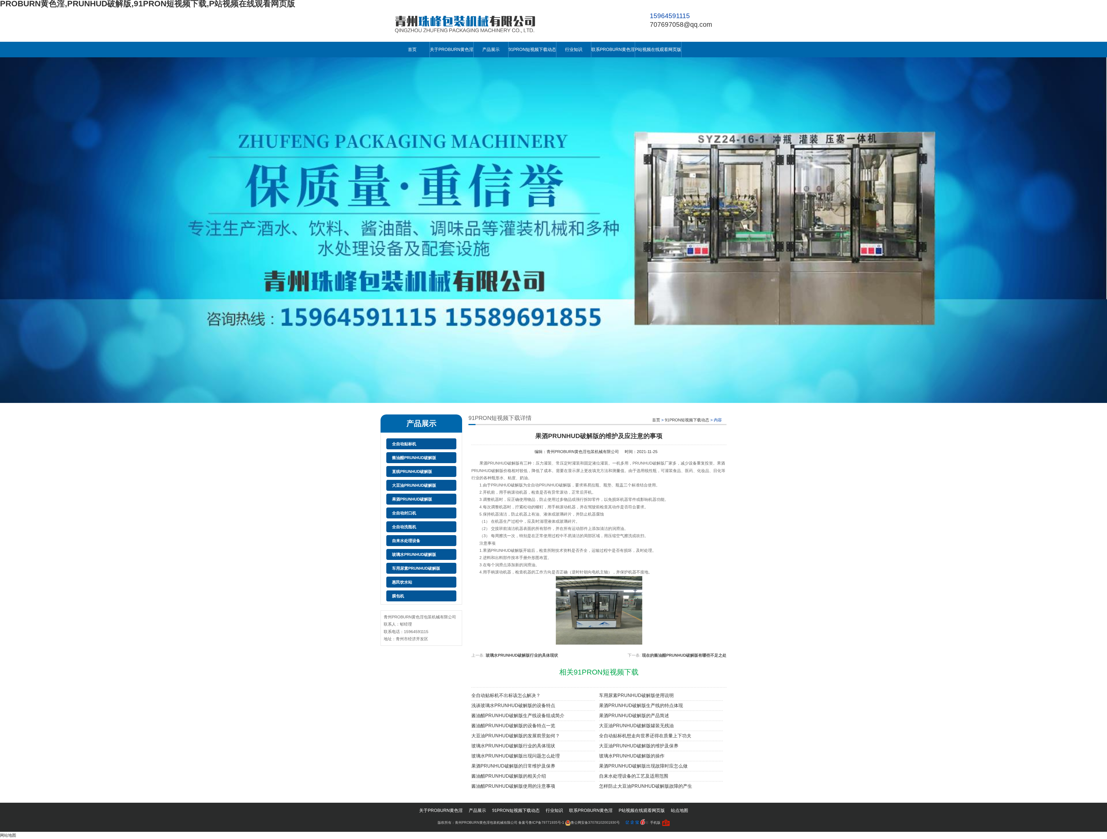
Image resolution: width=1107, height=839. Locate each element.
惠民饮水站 (402, 582)
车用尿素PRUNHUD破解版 (416, 568)
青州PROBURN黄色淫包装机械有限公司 (583, 451)
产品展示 (491, 49)
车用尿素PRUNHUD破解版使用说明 (636, 695)
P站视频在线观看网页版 (658, 49)
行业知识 (573, 49)
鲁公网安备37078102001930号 (595, 823)
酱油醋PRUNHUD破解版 (414, 457)
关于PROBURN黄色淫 (451, 49)
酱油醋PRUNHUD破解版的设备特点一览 (513, 725)
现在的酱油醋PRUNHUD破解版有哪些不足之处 (684, 655)
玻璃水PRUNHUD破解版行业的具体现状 (522, 655)
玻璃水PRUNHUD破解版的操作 (631, 755)
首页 (412, 49)
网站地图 (8, 835)
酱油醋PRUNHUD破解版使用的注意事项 (513, 786)
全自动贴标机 (404, 444)
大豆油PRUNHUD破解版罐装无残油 (636, 725)
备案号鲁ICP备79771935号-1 (541, 823)
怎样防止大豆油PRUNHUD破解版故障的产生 (645, 786)
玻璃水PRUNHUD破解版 (414, 554)
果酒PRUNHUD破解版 (412, 499)
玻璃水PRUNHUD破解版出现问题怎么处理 (515, 755)
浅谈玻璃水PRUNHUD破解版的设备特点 (513, 705)
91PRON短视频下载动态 (532, 49)
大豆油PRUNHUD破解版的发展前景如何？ (515, 735)
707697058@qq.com (681, 24)
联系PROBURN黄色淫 (613, 49)
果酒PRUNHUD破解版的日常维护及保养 (513, 766)
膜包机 (398, 596)
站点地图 (679, 810)
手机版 (655, 823)
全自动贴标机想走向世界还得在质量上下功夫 (645, 735)
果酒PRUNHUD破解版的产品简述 (634, 715)
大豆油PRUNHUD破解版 (414, 485)
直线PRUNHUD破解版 (412, 471)
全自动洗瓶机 (404, 526)
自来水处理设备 (406, 540)
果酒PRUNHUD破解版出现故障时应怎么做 (643, 766)
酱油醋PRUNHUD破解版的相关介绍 (508, 776)
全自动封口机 (404, 513)
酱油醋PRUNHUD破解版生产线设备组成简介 (517, 715)
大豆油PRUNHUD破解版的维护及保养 (638, 745)
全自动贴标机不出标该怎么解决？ (506, 695)
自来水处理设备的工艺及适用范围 (633, 776)
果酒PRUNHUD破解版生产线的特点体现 (641, 705)
